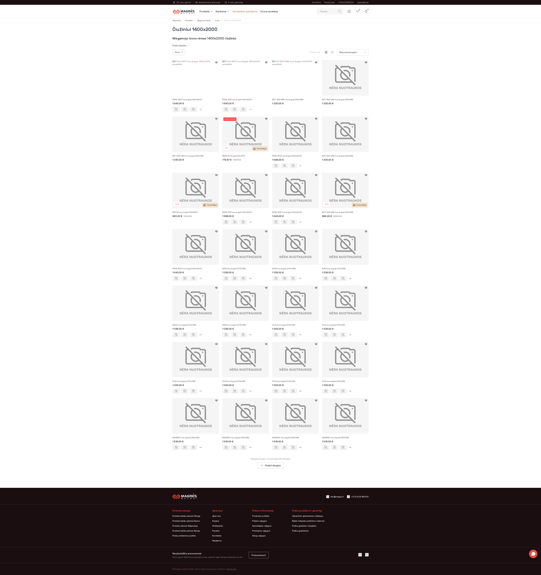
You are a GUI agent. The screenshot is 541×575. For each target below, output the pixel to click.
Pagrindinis (176, 20)
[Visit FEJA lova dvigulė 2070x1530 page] (295, 303)
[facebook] (360, 554)
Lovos (217, 20)
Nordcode (231, 569)
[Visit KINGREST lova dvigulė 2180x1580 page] (195, 416)
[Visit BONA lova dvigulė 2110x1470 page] (245, 134)
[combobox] (353, 52)
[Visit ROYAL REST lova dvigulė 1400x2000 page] (195, 78)
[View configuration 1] (176, 109)
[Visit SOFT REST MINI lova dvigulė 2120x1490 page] (295, 78)
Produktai (189, 20)
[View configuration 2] (185, 109)
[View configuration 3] (193, 109)
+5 (250, 278)
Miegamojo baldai (204, 20)
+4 (200, 447)
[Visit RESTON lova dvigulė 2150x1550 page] (195, 190)
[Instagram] (367, 554)
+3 (200, 109)
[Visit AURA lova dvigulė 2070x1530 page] (245, 247)
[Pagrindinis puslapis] (183, 11)
